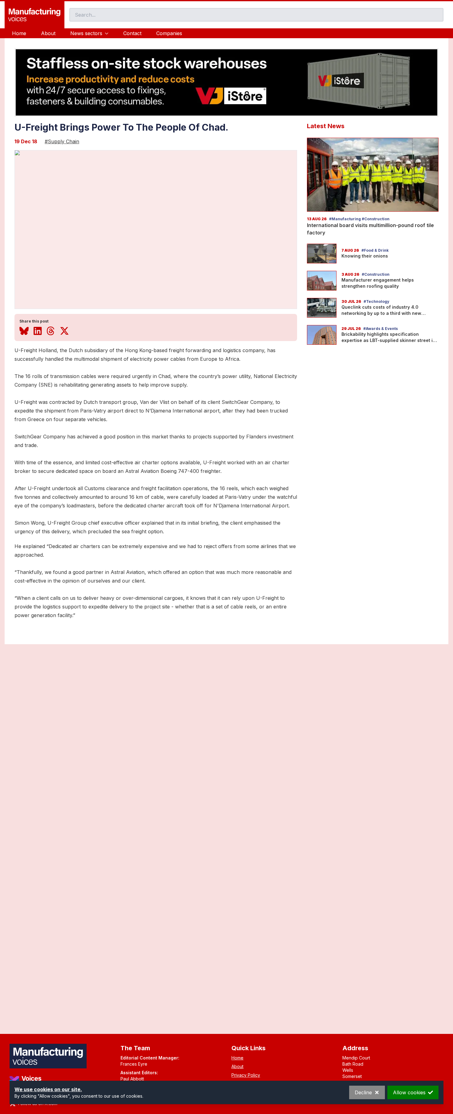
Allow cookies (409, 1092)
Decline (363, 1092)
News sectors (86, 33)
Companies (169, 33)
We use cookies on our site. (48, 1089)
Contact (132, 33)
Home (19, 33)
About (48, 33)
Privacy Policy (245, 1075)
